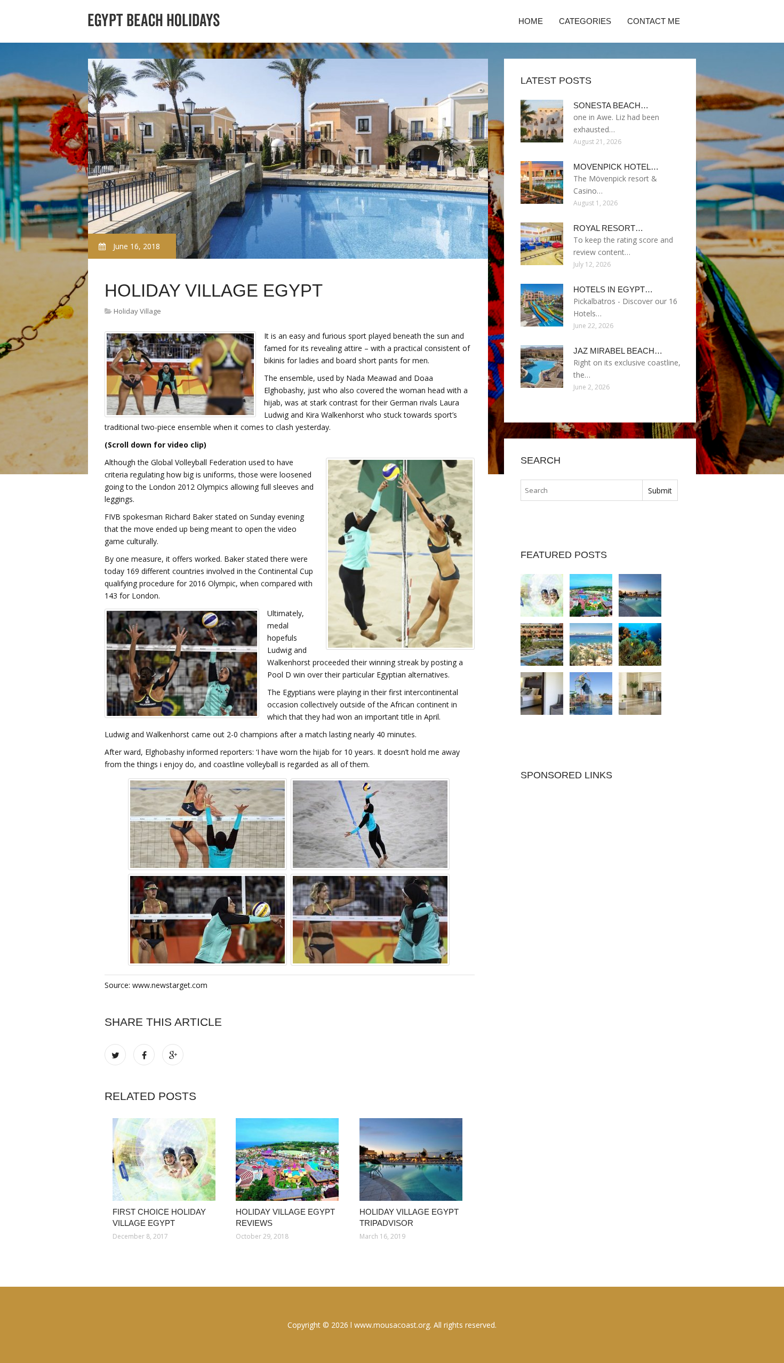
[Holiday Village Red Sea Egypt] (640, 644)
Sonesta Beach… (611, 105)
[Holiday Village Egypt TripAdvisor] (413, 1159)
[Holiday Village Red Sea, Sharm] (542, 693)
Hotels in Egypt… (613, 289)
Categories (585, 21)
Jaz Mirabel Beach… (617, 350)
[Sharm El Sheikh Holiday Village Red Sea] (591, 693)
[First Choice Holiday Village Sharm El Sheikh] (591, 644)
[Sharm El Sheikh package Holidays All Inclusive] (640, 693)
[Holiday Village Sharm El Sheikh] (542, 644)
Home (530, 21)
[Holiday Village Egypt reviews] (289, 1159)
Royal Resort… (608, 228)
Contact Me (653, 21)
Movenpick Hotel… (616, 166)
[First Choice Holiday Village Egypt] (166, 1159)
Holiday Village (137, 311)
